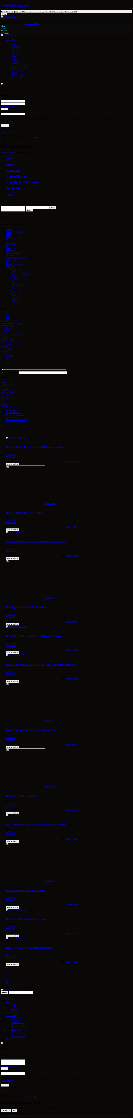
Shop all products (32, 23)
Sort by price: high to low (16, 422)
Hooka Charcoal (17, 176)
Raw (3, 399)
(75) (8, 358)
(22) (11, 349)
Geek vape (5, 394)
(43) (12, 356)
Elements (5, 389)
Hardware (15, 54)
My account (11, 999)
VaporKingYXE (15, 5)
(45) (8, 354)
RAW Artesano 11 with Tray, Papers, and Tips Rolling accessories (41, 664)
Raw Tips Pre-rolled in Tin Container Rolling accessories (36, 541)
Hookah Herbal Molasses (23, 182)
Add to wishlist (12, 464)
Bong (9, 158)
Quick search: (6, 995)
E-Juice (9, 241)
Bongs (10, 164)
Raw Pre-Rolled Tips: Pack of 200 (24, 512)
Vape (9, 194)
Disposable (16, 47)
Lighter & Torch (13, 260)
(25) (19, 335)
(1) (7, 314)
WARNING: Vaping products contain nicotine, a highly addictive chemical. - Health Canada (39, 11)
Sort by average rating (15, 415)
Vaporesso (5, 406)
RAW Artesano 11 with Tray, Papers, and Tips (31, 730)
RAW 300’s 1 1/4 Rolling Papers (23, 796)
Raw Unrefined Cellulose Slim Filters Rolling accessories (36, 824)
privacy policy (7, 121)
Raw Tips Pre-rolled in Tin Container (26, 607)
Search (29, 210)
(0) (12, 328)
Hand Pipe (13, 170)
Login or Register (8, 1116)
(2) (8, 337)
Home (3, 152)
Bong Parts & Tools (14, 232)
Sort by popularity (13, 412)
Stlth (3, 401)
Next (8, 983)
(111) (13, 326)
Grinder (14, 61)
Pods (13, 44)
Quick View (11, 457)
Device (14, 51)
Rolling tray (16, 70)
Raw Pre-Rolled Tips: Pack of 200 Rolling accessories (34, 447)
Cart (8, 1039)
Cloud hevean (6, 387)
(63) (18, 342)
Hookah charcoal (18, 75)
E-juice (14, 49)
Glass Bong (16, 58)
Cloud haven (6, 385)
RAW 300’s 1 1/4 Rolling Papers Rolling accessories (33, 636)
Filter (53, 207)
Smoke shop (11, 152)
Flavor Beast (6, 392)
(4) (11, 319)
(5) (15, 340)
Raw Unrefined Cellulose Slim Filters (25, 890)
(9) (12, 344)
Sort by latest (11, 417)
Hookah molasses (18, 77)
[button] (66, 19)
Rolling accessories (19, 65)
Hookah (14, 72)
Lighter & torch (17, 283)
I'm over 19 (6, 1111)
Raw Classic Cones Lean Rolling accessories (29, 947)
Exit (14, 1111)
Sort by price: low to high (16, 420)
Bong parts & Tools (19, 68)
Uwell (3, 403)
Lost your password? (9, 106)
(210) (7, 347)
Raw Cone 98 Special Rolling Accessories (27, 919)
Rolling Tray (11, 267)
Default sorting (12, 410)
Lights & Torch (17, 63)
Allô (3, 382)
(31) (6, 399)
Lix (2, 396)
